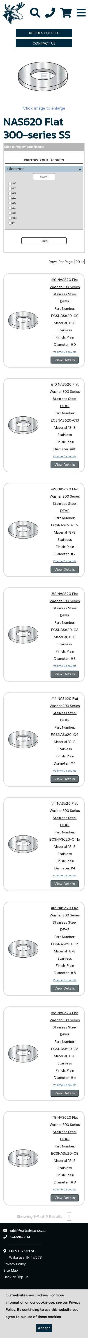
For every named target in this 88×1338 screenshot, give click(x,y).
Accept (44, 1328)
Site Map (10, 1270)
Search (44, 176)
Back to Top (14, 1277)
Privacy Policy (14, 1264)
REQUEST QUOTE (44, 33)
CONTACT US (44, 43)
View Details (64, 360)
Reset (44, 240)
